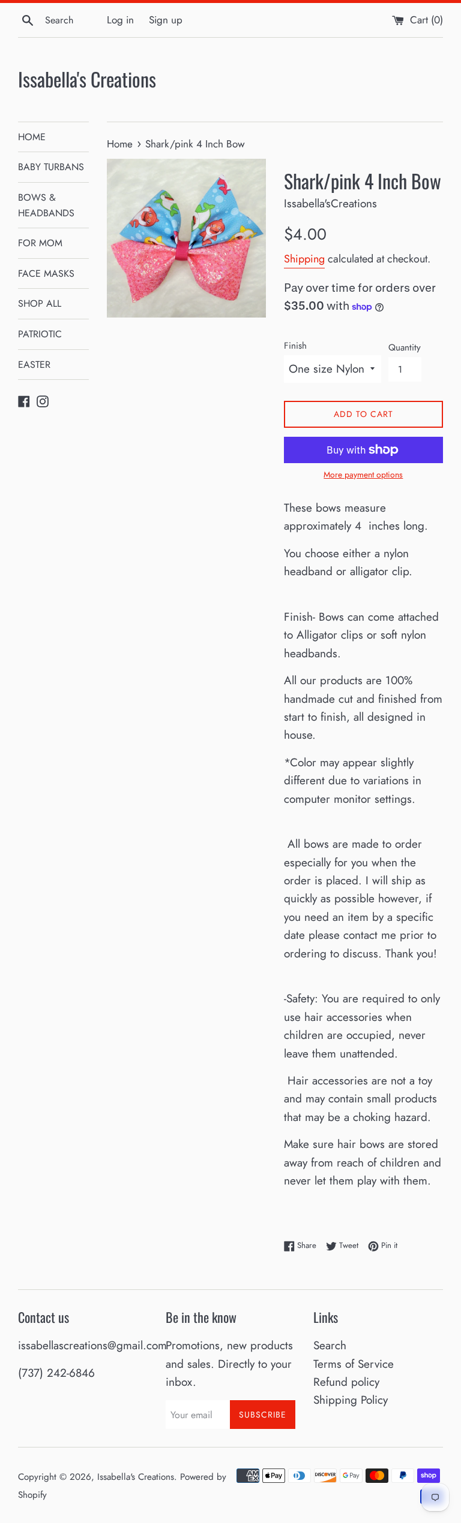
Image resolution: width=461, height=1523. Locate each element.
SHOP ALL (39, 303)
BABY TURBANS (51, 167)
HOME (32, 137)
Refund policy (346, 1382)
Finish (295, 345)
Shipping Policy (350, 1400)
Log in (120, 20)
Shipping (304, 259)
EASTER (34, 364)
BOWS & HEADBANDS (46, 205)
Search (329, 1345)
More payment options (363, 475)
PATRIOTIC (40, 334)
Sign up (165, 20)
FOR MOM (40, 243)
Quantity (404, 347)
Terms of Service (353, 1364)
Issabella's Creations (87, 79)
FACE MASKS (46, 273)
